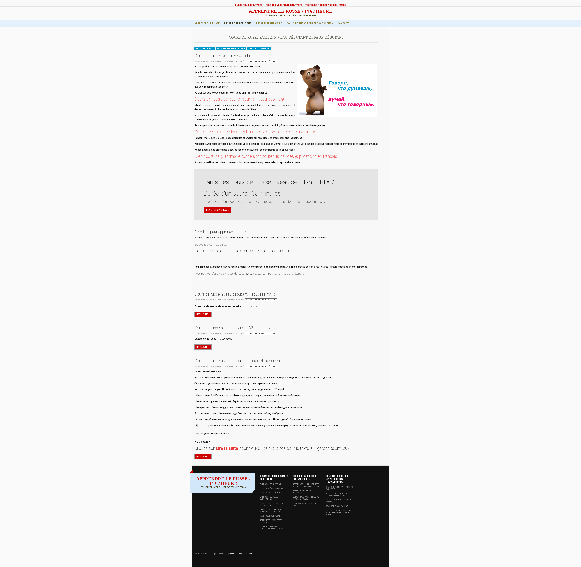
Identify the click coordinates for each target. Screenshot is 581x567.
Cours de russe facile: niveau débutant (226, 55)
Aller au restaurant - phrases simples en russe (272, 528)
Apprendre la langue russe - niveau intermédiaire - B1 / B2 (307, 485)
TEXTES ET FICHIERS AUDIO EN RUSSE (325, 5)
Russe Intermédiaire (269, 23)
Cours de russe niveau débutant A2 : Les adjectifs (235, 328)
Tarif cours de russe (270, 516)
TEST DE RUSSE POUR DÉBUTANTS (284, 5)
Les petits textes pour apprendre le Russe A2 (271, 511)
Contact (343, 23)
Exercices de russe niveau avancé (338, 501)
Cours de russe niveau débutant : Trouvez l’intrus (234, 294)
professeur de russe (204, 48)
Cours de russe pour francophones (310, 23)
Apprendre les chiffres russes (271, 521)
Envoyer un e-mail (217, 209)
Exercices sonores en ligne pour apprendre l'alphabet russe (339, 512)
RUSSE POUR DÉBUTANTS (248, 5)
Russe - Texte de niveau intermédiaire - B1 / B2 (337, 494)
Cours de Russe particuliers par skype (339, 488)
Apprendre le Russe (207, 23)
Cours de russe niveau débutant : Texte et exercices (237, 360)
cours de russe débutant (259, 48)
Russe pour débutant (238, 23)
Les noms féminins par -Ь (271, 488)
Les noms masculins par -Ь (272, 493)
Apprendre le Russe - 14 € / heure (239, 554)
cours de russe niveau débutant (231, 48)
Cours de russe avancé (337, 506)
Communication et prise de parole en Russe (306, 498)
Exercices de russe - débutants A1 (269, 498)
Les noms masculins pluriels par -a (306, 504)
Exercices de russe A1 (270, 484)
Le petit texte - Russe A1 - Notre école (272, 504)
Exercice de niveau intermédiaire (302, 492)
